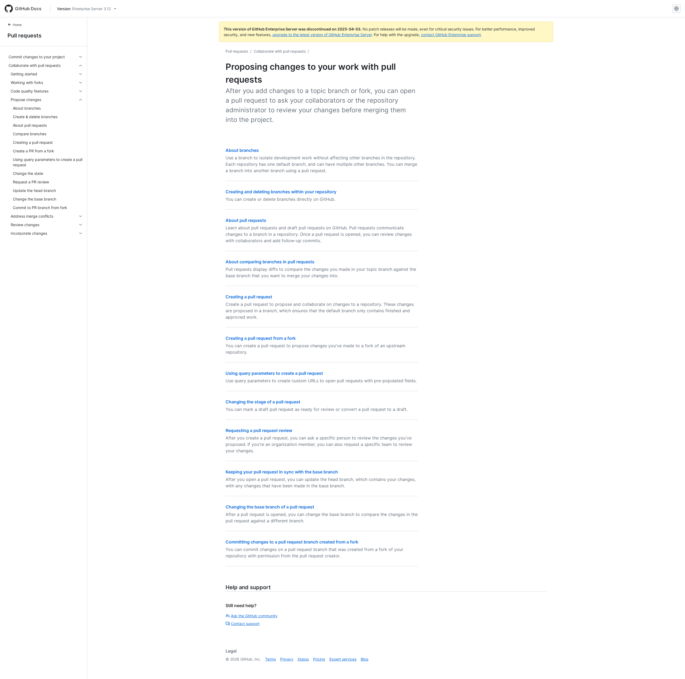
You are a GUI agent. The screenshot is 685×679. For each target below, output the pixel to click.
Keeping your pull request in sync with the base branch (282, 471)
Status (303, 659)
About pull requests (246, 220)
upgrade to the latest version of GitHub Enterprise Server (322, 34)
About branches (242, 150)
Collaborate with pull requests (280, 51)
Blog (364, 659)
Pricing (319, 659)
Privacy (286, 659)
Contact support (245, 623)
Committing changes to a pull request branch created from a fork (292, 542)
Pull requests (24, 35)
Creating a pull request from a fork (261, 338)
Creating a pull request (249, 296)
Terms (270, 659)
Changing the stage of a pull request (263, 401)
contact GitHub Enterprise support (451, 34)
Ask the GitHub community (254, 616)
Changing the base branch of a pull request (270, 507)
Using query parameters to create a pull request (274, 373)
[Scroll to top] (673, 667)
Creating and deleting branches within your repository (281, 191)
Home (17, 25)
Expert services (342, 659)
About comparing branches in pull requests (270, 261)
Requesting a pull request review (259, 430)
